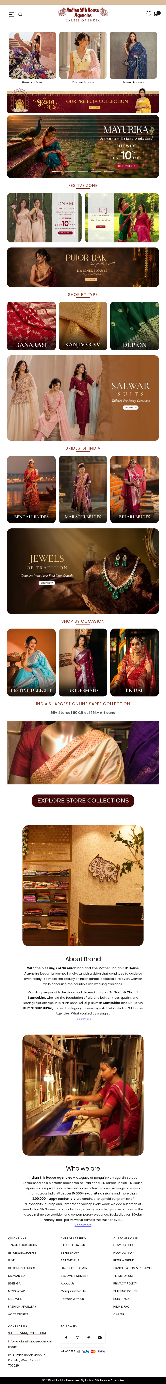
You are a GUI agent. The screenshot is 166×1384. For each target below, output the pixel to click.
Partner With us (72, 1299)
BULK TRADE (121, 1299)
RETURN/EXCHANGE (22, 1252)
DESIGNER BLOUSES (21, 1268)
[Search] (20, 14)
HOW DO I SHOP (124, 1245)
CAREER (118, 1314)
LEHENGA (14, 1283)
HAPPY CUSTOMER (74, 1268)
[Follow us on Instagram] (77, 1337)
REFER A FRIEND (123, 1260)
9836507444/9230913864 (27, 1333)
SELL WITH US (70, 1260)
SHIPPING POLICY (125, 1291)
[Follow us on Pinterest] (88, 1337)
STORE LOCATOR (73, 1245)
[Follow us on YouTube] (99, 1337)
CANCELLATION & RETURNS (132, 1268)
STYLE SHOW (70, 1252)
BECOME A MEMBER (74, 1276)
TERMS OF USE (123, 1276)
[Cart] (156, 14)
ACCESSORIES (18, 1314)
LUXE (11, 1260)
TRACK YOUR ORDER (22, 1245)
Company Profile (73, 1291)
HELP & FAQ (121, 1306)
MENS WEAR (16, 1291)
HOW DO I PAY (123, 1252)
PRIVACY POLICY (125, 1283)
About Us (67, 1283)
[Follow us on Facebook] (66, 1337)
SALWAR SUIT (17, 1276)
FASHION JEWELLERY (22, 1306)
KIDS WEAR (15, 1299)
